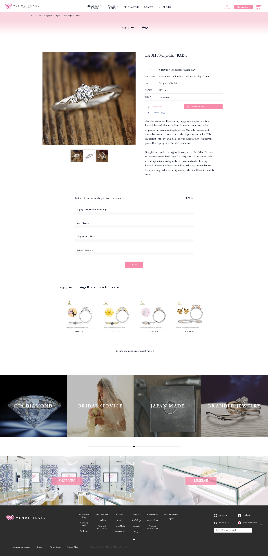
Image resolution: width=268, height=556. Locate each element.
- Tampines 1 (170, 518)
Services (120, 520)
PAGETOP (261, 525)
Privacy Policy (55, 546)
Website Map (72, 546)
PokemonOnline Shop (152, 527)
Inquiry (40, 546)
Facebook (246, 515)
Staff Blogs (136, 520)
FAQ (136, 531)
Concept (119, 514)
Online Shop (152, 520)
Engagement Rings (52, 15)
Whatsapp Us (223, 522)
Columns (136, 525)
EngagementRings (84, 515)
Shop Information (171, 514)
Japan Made (120, 525)
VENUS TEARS (37, 15)
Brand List (102, 520)
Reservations (152, 514)
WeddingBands (84, 524)
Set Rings (84, 531)
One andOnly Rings (102, 527)
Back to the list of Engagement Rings (134, 350)
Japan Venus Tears (249, 522)
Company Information (21, 546)
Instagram (222, 515)
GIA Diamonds (102, 514)
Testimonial (136, 514)
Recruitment (120, 531)
